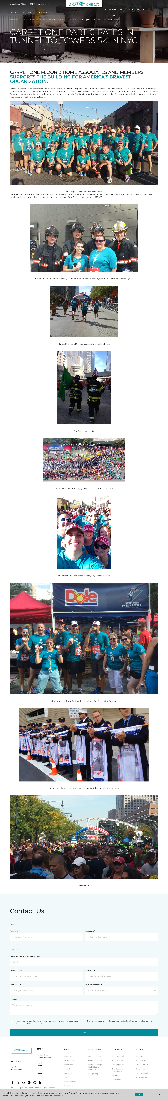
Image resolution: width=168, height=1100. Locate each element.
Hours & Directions (114, 10)
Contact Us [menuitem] (140, 1069)
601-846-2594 (43, 4)
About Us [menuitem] (139, 1056)
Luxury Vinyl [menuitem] (69, 1060)
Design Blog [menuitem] (93, 1074)
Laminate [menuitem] (68, 1073)
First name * (15, 931)
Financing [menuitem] (68, 1086)
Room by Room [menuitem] (142, 1060)
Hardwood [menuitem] (68, 1065)
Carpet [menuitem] (67, 1069)
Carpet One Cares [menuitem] (143, 1065)
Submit (84, 1033)
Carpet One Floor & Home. (28, 1088)
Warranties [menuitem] (116, 1076)
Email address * (91, 970)
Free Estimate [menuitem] (70, 1082)
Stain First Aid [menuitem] (117, 1060)
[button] (105, 15)
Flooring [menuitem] (67, 1056)
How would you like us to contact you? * (26, 956)
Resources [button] (28, 13)
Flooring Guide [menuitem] (118, 1065)
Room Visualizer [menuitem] (94, 1056)
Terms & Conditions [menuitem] (144, 1073)
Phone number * (16, 970)
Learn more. (58, 1096)
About (25, 20)
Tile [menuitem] (65, 1077)
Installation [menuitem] (116, 1080)
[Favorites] (110, 15)
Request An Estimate (139, 10)
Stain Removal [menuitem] (118, 1056)
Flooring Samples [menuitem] (95, 1060)
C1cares (35, 20)
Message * (14, 999)
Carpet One (15, 20)
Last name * (90, 931)
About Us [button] (43, 13)
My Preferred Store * (93, 985)
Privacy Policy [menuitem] (141, 1077)
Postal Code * (15, 985)
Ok (139, 1094)
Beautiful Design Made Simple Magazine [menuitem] (95, 1067)
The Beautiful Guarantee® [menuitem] (117, 1070)
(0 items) (114, 16)
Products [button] (14, 13)
